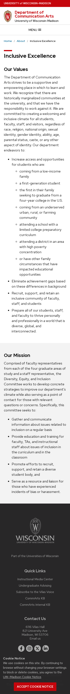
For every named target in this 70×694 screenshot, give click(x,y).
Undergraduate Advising (35, 586)
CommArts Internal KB (35, 605)
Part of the (35, 556)
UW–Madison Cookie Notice (22, 677)
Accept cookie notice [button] (35, 687)
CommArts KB (35, 598)
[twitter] (37, 648)
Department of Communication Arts (34, 14)
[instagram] (29, 648)
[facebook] (21, 648)
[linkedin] (45, 648)
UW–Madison (27, 3)
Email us (35, 638)
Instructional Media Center (35, 579)
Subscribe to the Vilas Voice (35, 592)
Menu (33, 30)
